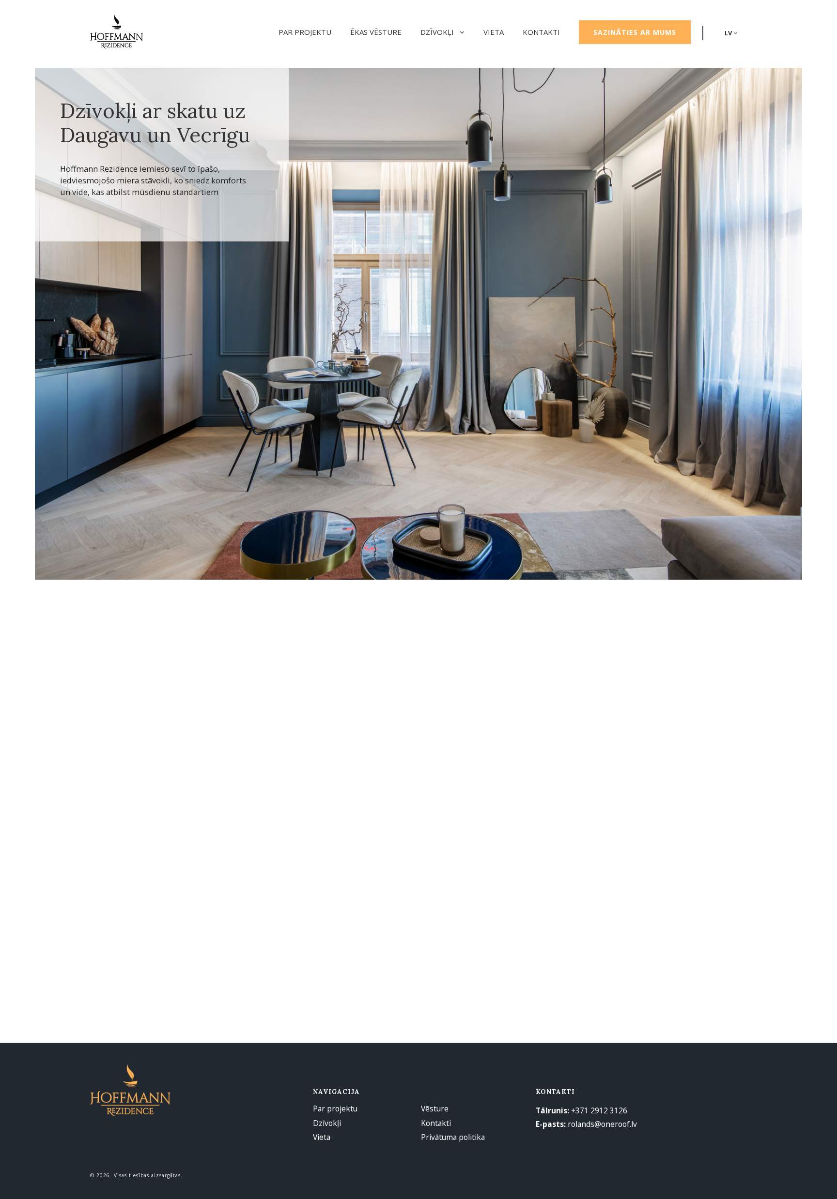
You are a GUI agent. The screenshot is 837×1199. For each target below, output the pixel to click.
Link (195, 701)
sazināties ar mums (634, 32)
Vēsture (435, 1108)
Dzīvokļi (438, 32)
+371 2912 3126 (599, 1110)
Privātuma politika (453, 1137)
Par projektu (305, 32)
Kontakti (541, 32)
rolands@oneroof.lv (602, 1124)
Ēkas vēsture (376, 32)
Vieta (493, 32)
